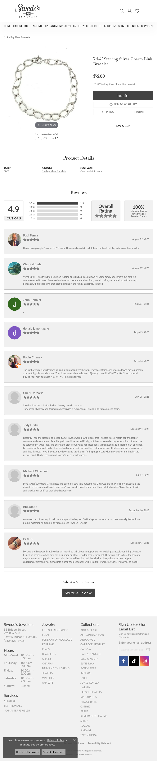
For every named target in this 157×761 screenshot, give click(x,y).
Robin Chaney (32, 357)
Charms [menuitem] (47, 663)
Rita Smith (30, 506)
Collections (107, 26)
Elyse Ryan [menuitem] (87, 663)
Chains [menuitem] (47, 658)
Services (124, 26)
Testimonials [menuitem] (13, 705)
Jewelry (70, 26)
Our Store (20, 26)
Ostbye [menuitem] (85, 706)
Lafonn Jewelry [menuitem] (91, 692)
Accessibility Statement (99, 743)
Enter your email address (135, 642)
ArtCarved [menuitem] (87, 639)
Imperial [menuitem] (86, 673)
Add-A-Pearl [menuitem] (88, 630)
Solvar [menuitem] (85, 725)
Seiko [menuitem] (83, 721)
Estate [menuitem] (46, 635)
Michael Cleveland (35, 471)
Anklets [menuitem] (47, 682)
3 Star (32, 210)
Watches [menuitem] (48, 678)
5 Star (32, 203)
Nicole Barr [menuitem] (88, 701)
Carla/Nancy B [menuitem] (90, 654)
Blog (135, 26)
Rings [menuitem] (46, 649)
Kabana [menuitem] (85, 687)
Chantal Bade (32, 264)
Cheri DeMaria (33, 393)
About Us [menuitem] (10, 701)
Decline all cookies (27, 752)
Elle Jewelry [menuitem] (89, 658)
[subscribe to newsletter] (148, 649)
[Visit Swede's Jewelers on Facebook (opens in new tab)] (123, 661)
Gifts (93, 26)
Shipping (108, 112)
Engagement (54, 26)
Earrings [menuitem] (48, 644)
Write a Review (78, 592)
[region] (46, 87)
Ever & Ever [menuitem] (88, 668)
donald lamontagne (36, 328)
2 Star (32, 214)
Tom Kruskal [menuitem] (89, 735)
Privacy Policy (55, 740)
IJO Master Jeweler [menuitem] (17, 710)
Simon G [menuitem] (85, 730)
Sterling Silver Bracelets (18, 37)
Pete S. (28, 539)
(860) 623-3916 (47, 138)
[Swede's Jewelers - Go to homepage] (28, 11)
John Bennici (32, 299)
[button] (122, 11)
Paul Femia (30, 235)
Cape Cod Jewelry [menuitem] (92, 644)
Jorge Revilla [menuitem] (89, 682)
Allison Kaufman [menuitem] (92, 635)
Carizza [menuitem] (85, 649)
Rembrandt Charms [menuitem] (93, 716)
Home (7, 26)
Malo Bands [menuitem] (88, 697)
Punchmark (85, 754)
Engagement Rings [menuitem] (55, 630)
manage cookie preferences (37, 744)
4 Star (32, 207)
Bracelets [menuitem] (49, 654)
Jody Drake (31, 425)
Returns (138, 112)
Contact (147, 26)
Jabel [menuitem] (84, 678)
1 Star (32, 218)
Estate (82, 26)
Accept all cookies (53, 752)
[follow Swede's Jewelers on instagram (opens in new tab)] (144, 661)
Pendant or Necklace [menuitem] (57, 639)
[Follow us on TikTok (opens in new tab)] (134, 661)
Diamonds (36, 26)
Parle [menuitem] (84, 711)
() (82, 203)
